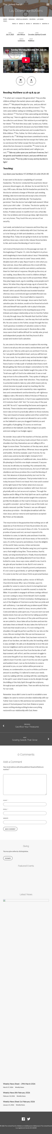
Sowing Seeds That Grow (24, 740)
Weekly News (19, 1087)
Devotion (32, 19)
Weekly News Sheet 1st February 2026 (19, 1101)
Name (5, 800)
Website (5, 818)
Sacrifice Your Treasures (27, 726)
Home (5, 19)
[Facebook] (23, 1119)
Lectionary (21, 41)
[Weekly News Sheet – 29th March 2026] (26, 1079)
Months (45, 23)
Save (31, 82)
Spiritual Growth (22, 19)
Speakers (36, 23)
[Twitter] (28, 1119)
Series (21, 23)
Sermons (11, 19)
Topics (14, 23)
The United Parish (12, 4)
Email (5, 809)
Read (20, 82)
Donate (8, 858)
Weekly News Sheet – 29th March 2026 (19, 1084)
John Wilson (21, 34)
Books (28, 23)
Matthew (31, 41)
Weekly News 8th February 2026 (16, 1093)
